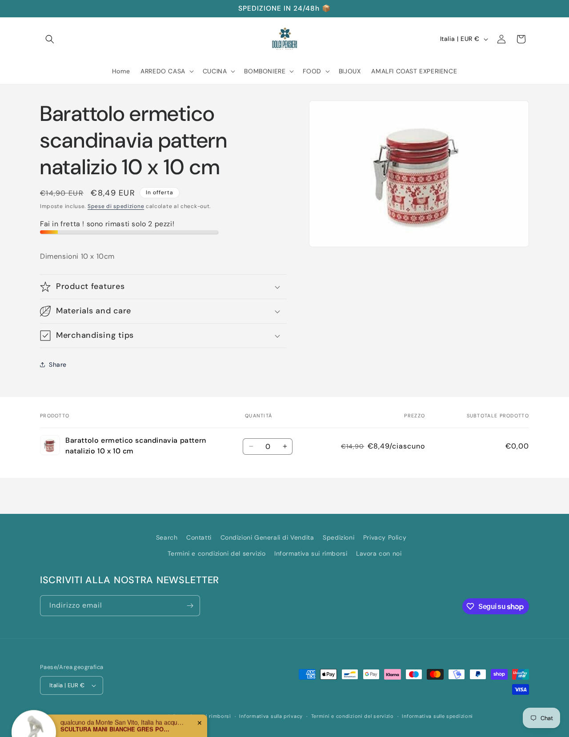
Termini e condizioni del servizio (217, 553)
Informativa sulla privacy (271, 716)
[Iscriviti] (190, 605)
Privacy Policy (384, 537)
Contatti (199, 537)
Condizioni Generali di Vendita (267, 537)
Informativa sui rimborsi (310, 553)
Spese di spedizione (116, 206)
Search (167, 537)
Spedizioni (338, 537)
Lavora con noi (378, 553)
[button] (50, 39)
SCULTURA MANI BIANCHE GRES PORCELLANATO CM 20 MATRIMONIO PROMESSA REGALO (116, 710)
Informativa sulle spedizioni (437, 716)
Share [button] (58, 364)
